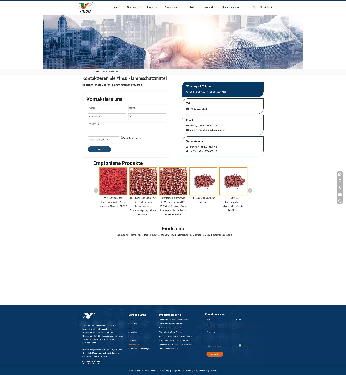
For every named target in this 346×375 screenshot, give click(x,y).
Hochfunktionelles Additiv (168, 349)
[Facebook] (84, 362)
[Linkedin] (89, 362)
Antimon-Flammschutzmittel (170, 328)
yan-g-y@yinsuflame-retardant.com (206, 130)
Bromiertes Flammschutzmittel (170, 324)
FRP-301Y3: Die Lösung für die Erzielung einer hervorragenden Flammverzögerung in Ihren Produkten (113, 206)
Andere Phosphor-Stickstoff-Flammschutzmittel (176, 336)
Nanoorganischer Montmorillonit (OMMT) (175, 341)
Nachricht (132, 341)
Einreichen (99, 149)
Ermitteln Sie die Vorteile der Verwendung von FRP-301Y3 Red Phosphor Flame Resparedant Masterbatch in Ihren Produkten (143, 206)
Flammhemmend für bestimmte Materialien (175, 345)
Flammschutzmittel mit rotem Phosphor (174, 320)
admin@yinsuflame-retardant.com (206, 125)
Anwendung (132, 332)
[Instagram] (99, 362)
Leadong (205, 371)
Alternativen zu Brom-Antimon (170, 332)
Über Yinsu (132, 324)
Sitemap (213, 371)
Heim (130, 320)
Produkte (131, 328)
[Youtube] (94, 362)
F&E (130, 336)
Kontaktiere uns (134, 345)
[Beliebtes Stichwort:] (254, 7)
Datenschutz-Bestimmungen (139, 349)
